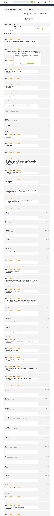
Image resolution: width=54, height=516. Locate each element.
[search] (32, 2)
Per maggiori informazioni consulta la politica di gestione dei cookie (23, 61)
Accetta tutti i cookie (30, 63)
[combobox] (23, 2)
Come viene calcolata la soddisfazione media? (16, 30)
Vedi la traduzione (8, 43)
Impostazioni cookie (23, 63)
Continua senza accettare (37, 52)
